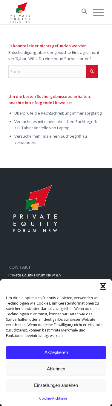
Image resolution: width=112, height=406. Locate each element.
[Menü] (95, 12)
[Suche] (81, 12)
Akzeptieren (56, 352)
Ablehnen (56, 368)
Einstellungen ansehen (56, 385)
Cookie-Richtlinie (53, 398)
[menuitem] (81, 12)
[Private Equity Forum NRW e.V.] (46, 12)
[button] (103, 286)
